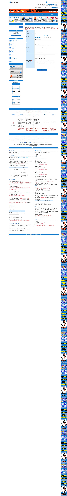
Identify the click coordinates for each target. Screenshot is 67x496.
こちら (18, 33)
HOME (36, 7)
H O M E (13, 14)
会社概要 (39, 7)
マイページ (49, 7)
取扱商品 (23, 14)
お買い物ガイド (44, 7)
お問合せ (43, 14)
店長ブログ (33, 14)
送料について (53, 14)
